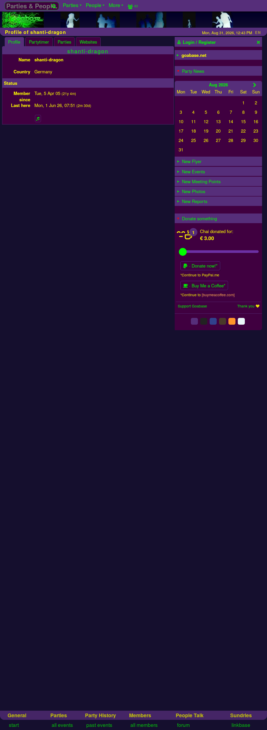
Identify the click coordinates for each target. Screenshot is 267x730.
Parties (64, 42)
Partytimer (39, 42)
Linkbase (241, 724)
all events (62, 724)
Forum (183, 724)
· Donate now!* (203, 266)
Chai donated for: (216, 231)
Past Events (99, 724)
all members (144, 724)
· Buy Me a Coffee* (207, 285)
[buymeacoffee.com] (218, 294)
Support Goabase (192, 305)
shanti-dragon (87, 51)
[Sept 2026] (254, 84)
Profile (14, 42)
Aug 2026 (218, 84)
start (14, 724)
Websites (88, 42)
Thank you (245, 305)
